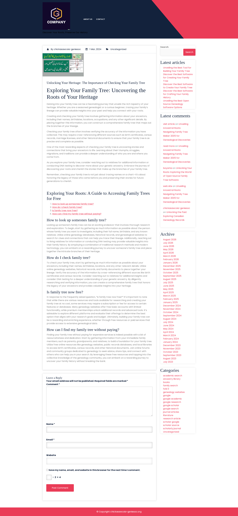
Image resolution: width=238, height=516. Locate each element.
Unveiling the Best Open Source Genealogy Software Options (176, 104)
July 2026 (168, 242)
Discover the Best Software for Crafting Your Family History (178, 94)
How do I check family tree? (67, 207)
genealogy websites (174, 392)
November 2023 (171, 348)
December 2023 (172, 345)
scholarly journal (172, 428)
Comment (53, 384)
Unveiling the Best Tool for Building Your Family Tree (177, 69)
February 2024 (171, 338)
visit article (169, 124)
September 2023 (172, 355)
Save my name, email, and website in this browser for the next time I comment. (94, 470)
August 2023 (169, 358)
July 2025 (168, 282)
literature (168, 415)
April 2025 (168, 292)
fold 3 (166, 388)
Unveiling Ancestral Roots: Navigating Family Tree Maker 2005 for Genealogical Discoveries (176, 131)
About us (87, 19)
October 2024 (170, 312)
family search (170, 385)
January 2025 (170, 302)
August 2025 (169, 279)
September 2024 (172, 315)
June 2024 (168, 325)
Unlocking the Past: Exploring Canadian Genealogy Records (175, 216)
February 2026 (171, 259)
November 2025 (171, 269)
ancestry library (171, 378)
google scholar (171, 405)
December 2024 (172, 305)
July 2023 (168, 361)
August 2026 (169, 239)
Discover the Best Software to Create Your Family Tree (178, 86)
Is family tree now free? (65, 210)
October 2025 (170, 272)
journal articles (171, 412)
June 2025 (168, 285)
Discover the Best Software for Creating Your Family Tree (178, 77)
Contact (100, 19)
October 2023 (170, 352)
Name (50, 424)
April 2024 (168, 332)
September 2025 (172, 275)
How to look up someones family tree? (73, 203)
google (167, 395)
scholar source (171, 425)
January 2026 (170, 262)
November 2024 (172, 309)
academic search (172, 375)
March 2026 (169, 256)
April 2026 (168, 252)
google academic (172, 398)
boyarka (167, 168)
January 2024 (170, 342)
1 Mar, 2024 (95, 49)
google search (171, 408)
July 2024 (168, 322)
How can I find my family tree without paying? (76, 213)
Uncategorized (118, 49)
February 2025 (171, 299)
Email (50, 439)
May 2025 (168, 289)
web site (167, 186)
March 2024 (169, 335)
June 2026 (168, 246)
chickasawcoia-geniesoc (67, 49)
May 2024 (168, 328)
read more (169, 146)
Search (164, 47)
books (166, 382)
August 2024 (169, 318)
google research (172, 402)
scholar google (171, 421)
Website (51, 455)
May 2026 (168, 249)
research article (172, 418)
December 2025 (172, 266)
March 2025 (169, 295)
